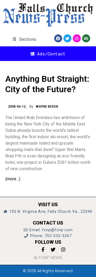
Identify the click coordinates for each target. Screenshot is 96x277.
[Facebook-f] (43, 249)
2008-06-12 (17, 106)
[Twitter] (67, 38)
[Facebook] (58, 38)
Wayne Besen (47, 106)
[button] (24, 39)
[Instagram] (77, 38)
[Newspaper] (86, 38)
